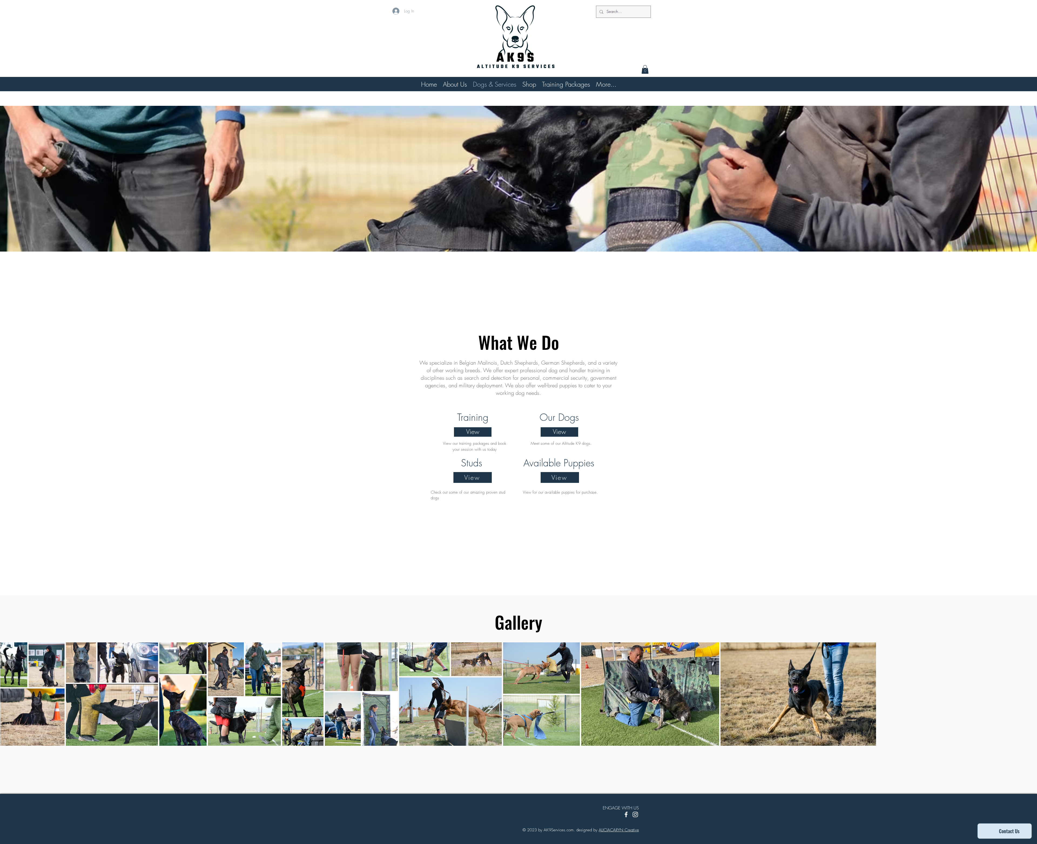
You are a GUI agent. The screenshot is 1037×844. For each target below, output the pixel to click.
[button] (645, 69)
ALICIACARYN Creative (619, 830)
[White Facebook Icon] (626, 814)
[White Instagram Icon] (635, 814)
